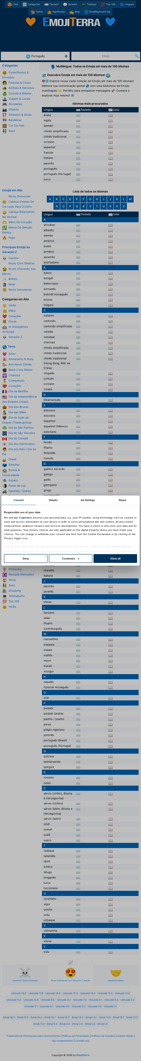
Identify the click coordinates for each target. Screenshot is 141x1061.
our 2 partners (23, 517)
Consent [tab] (19, 500)
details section (121, 546)
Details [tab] (53, 500)
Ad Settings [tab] (88, 500)
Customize (68, 558)
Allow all (115, 558)
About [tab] (122, 500)
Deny (26, 558)
